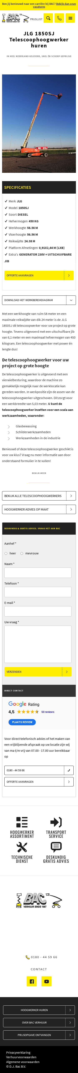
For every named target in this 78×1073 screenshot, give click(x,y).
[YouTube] (46, 981)
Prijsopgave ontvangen (34, 1035)
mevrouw (31, 553)
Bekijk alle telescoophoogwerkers (33, 496)
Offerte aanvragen (20, 275)
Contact (39, 969)
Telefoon (11, 583)
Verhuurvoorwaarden (21, 1057)
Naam (9, 564)
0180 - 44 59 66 (59, 18)
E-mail (9, 603)
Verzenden (14, 672)
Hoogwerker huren (34, 1010)
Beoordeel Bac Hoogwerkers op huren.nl (39, 932)
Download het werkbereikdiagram (28, 300)
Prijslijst (36, 19)
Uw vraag (11, 622)
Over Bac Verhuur (34, 1022)
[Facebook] (32, 981)
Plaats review (22, 722)
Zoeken (48, 18)
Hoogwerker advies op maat (26, 509)
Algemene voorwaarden (23, 1062)
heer (12, 553)
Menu (70, 18)
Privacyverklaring (18, 1052)
